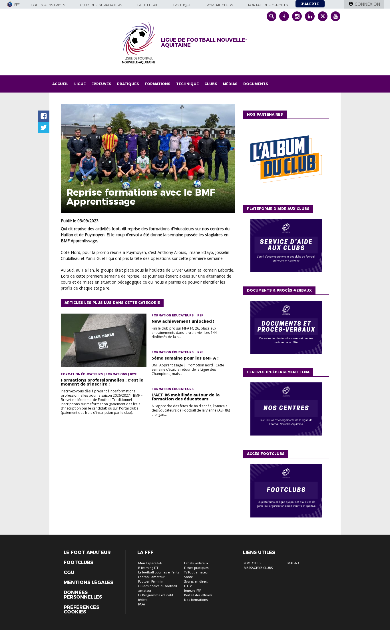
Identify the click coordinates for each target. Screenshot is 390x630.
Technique (187, 84)
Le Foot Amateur (87, 552)
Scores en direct (196, 581)
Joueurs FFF (192, 591)
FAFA (141, 604)
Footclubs (78, 562)
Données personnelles (83, 594)
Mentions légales (88, 582)
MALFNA (293, 563)
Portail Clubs (219, 5)
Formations (157, 84)
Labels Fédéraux (196, 563)
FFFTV (188, 586)
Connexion (367, 4)
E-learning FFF (148, 568)
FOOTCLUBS (252, 563)
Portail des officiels (268, 5)
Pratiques (128, 84)
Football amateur (151, 577)
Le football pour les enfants (158, 572)
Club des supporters (101, 5)
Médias (230, 84)
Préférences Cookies (81, 609)
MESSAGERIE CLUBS (258, 568)
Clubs (210, 84)
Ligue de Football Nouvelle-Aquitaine (204, 42)
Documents (255, 84)
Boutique (182, 5)
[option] (286, 160)
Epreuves (101, 84)
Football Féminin (150, 581)
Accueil (60, 84)
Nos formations (196, 600)
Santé (188, 577)
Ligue (80, 84)
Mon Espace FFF (150, 563)
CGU (69, 572)
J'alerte (310, 4)
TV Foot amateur (196, 572)
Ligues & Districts (48, 5)
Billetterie (147, 5)
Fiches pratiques (196, 568)
